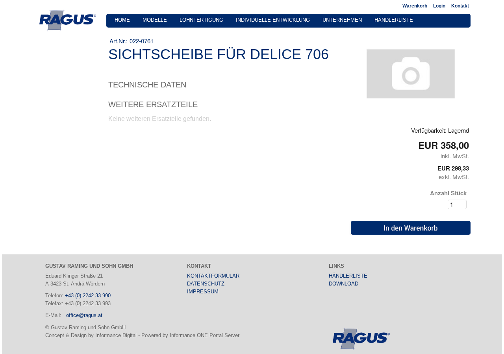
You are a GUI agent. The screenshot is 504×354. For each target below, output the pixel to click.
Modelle (155, 20)
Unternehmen (342, 20)
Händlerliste (393, 20)
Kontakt (460, 6)
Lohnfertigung (201, 20)
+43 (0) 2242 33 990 (88, 295)
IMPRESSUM (203, 292)
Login (439, 6)
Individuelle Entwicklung (273, 20)
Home (122, 20)
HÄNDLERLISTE (348, 276)
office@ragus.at (84, 315)
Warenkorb (414, 6)
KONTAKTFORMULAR (213, 276)
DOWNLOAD (343, 284)
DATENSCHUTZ (205, 284)
